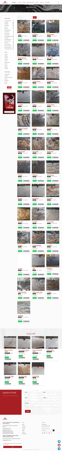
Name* (26, 392)
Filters (9, 87)
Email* (26, 397)
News (23, 430)
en (58, 2)
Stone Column (10, 41)
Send (28, 411)
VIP (6, 83)
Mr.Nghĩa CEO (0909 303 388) (8, 431)
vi (56, 2)
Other (10, 42)
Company (44, 397)
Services (23, 427)
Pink (6, 63)
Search (35, 17)
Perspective (8, 62)
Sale (6, 82)
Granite (10, 22)
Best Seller (8, 74)
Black (7, 54)
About (23, 424)
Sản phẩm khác (10, 20)
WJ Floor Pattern (10, 45)
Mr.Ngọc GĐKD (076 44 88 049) (8, 433)
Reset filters (9, 89)
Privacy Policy (44, 424)
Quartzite (10, 25)
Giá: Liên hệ (20, 40)
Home (29, 9)
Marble (10, 23)
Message (26, 403)
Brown (7, 56)
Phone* (44, 392)
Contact (23, 432)
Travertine (10, 31)
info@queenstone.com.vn (7, 428)
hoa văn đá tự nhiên (9, 77)
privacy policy (6, 444)
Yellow (7, 68)
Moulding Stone (10, 39)
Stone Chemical (10, 47)
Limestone (10, 33)
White (7, 67)
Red (6, 65)
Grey (6, 60)
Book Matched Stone (10, 36)
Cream (7, 57)
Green (7, 59)
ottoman (7, 80)
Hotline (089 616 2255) (7, 429)
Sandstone (10, 34)
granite (7, 75)
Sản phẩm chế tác (10, 48)
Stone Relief (10, 44)
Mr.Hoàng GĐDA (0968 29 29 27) (8, 432)
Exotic (33, 9)
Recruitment (24, 433)
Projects (23, 429)
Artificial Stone (10, 30)
